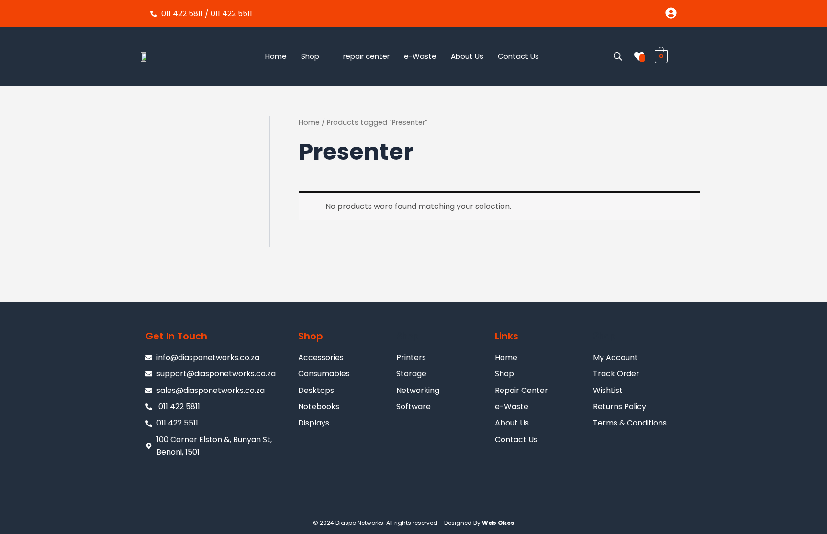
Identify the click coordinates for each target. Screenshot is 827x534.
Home (276, 56)
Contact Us (518, 56)
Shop (310, 56)
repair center (366, 56)
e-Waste (420, 56)
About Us (467, 56)
